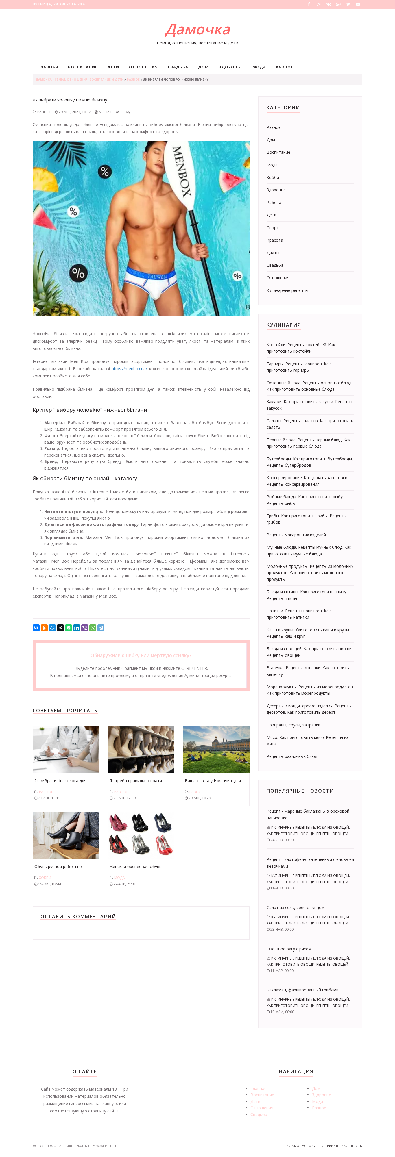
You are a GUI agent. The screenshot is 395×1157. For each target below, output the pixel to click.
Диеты (273, 252)
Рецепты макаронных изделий (296, 534)
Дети (113, 67)
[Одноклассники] (44, 627)
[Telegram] (100, 627)
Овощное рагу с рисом (289, 949)
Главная (48, 67)
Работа (274, 202)
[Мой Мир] (52, 627)
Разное (284, 67)
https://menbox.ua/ (129, 368)
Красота (275, 240)
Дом (203, 67)
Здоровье (231, 67)
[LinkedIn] (76, 627)
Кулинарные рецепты (287, 290)
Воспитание (82, 67)
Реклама (291, 1146)
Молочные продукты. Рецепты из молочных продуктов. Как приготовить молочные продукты (310, 572)
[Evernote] (68, 627)
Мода (259, 67)
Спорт (273, 227)
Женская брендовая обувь (136, 866)
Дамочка (197, 29)
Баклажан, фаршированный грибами (303, 990)
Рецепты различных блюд (292, 756)
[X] (60, 627)
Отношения (143, 67)
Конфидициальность (341, 1146)
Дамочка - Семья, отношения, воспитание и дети (79, 79)
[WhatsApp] (92, 627)
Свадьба (178, 67)
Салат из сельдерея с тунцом (295, 907)
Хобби (45, 877)
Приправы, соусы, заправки (293, 725)
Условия (310, 1146)
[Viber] (84, 627)
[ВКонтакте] (36, 627)
